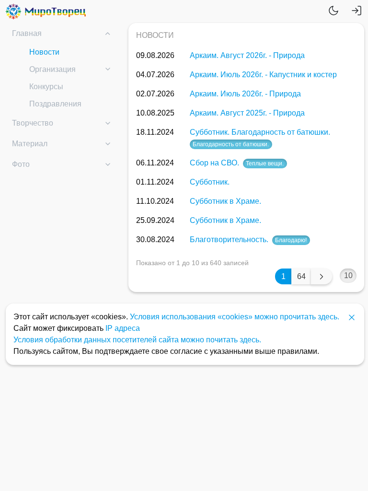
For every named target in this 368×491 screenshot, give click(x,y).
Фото (21, 164)
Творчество (32, 123)
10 (348, 275)
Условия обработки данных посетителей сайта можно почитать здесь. (137, 340)
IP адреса (122, 328)
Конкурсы (46, 86)
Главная (27, 33)
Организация (52, 69)
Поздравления (55, 104)
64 (301, 276)
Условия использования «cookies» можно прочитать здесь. (234, 317)
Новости (44, 52)
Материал (29, 144)
